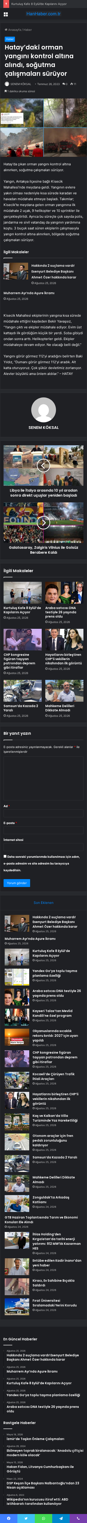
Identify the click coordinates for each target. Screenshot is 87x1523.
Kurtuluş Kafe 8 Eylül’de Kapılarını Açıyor (39, 4)
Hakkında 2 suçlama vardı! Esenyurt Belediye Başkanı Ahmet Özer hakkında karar (53, 271)
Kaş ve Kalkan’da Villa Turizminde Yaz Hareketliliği (55, 1118)
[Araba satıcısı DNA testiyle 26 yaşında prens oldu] (64, 592)
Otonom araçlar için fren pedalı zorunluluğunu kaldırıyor (53, 1140)
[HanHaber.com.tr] (43, 13)
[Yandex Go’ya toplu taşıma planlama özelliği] (17, 977)
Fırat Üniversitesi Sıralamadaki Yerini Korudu (55, 1303)
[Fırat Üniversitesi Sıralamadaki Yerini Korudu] (17, 1306)
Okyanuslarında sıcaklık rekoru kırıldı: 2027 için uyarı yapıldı (55, 1036)
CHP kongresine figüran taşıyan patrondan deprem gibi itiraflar (19, 661)
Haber (27, 29)
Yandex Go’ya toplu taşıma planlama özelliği (55, 973)
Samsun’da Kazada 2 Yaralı (21, 708)
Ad (7, 806)
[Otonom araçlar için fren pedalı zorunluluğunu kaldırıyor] (17, 1141)
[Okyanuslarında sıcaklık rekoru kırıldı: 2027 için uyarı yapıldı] (17, 1037)
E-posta (10, 823)
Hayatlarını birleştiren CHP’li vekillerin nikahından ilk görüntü (63, 658)
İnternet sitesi (13, 840)
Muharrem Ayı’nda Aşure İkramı (29, 293)
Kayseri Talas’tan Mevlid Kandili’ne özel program (52, 1013)
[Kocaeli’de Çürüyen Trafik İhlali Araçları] (17, 1080)
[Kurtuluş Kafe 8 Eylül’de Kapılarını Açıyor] (23, 592)
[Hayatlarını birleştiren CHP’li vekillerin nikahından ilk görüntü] (64, 639)
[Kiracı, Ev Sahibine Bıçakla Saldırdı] (17, 1286)
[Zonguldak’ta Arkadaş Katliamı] (17, 1203)
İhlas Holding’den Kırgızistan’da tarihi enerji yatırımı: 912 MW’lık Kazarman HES (57, 1241)
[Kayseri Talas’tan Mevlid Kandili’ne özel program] (17, 1017)
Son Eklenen (44, 902)
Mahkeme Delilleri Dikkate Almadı (59, 708)
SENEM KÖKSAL (44, 427)
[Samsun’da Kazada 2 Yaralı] (23, 690)
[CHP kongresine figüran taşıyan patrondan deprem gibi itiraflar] (23, 639)
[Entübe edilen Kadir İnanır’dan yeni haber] (17, 1266)
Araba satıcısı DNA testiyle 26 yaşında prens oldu (60, 612)
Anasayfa (14, 29)
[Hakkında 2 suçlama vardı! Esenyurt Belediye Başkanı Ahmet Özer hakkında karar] (16, 271)
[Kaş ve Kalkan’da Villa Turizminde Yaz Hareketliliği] (17, 1121)
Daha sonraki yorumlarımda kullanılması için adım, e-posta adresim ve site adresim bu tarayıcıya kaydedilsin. (42, 863)
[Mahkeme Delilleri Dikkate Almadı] (64, 690)
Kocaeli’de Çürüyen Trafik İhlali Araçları (54, 1076)
